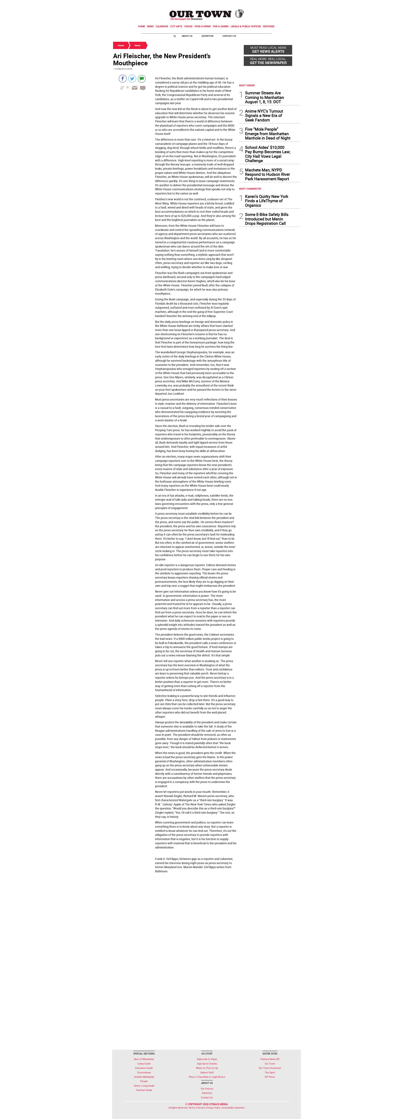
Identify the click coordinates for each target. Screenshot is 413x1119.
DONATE (292, 3)
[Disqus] (175, 918)
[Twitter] (132, 79)
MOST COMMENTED (250, 188)
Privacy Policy (213, 1107)
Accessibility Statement (233, 1107)
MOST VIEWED (247, 85)
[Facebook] (123, 79)
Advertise (207, 35)
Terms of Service (197, 1107)
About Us (187, 35)
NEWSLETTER (274, 3)
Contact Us (229, 35)
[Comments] (142, 79)
